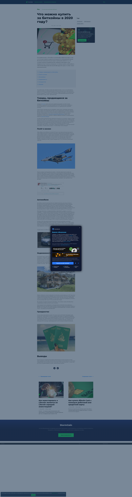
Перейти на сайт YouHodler (62, 263)
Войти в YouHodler (67, 241)
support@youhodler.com (65, 244)
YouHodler (71, 235)
